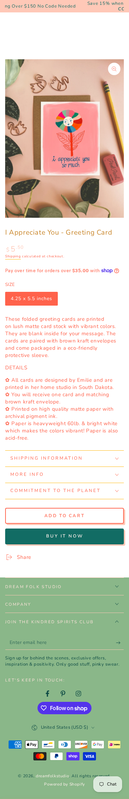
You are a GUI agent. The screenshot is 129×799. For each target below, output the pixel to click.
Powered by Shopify (64, 784)
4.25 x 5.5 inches (31, 300)
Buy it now (64, 536)
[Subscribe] (120, 643)
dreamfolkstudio (52, 776)
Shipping (13, 256)
